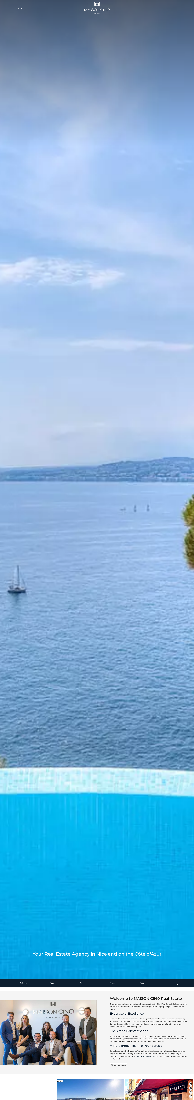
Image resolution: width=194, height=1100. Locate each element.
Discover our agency (118, 1065)
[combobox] (34, 983)
